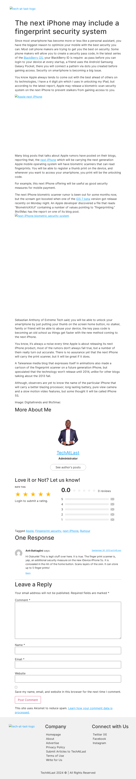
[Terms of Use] (66, 756)
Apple (30, 531)
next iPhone (48, 160)
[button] (84, 8)
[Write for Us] (66, 760)
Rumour (85, 531)
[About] (66, 739)
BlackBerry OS (33, 57)
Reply (28, 573)
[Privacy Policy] (66, 747)
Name (20, 644)
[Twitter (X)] (113, 734)
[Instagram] (113, 743)
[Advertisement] (68, 126)
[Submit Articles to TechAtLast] (66, 751)
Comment (22, 600)
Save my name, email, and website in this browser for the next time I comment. (68, 691)
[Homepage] (66, 734)
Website (20, 673)
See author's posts (68, 467)
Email (19, 659)
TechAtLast (68, 452)
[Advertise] (66, 743)
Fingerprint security (48, 531)
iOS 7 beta (83, 199)
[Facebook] (113, 739)
